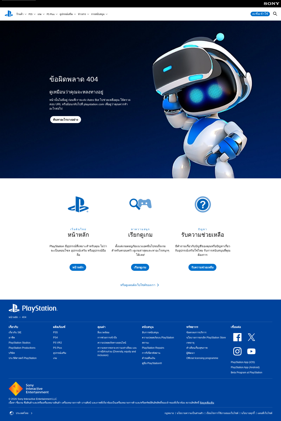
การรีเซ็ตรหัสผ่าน (151, 353)
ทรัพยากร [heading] (192, 327)
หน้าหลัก (13, 317)
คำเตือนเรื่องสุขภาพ (197, 347)
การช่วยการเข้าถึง (107, 337)
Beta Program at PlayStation (246, 372)
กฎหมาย (169, 413)
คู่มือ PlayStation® (152, 363)
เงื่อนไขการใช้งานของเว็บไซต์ (222, 413)
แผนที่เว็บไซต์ (265, 413)
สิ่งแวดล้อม (103, 332)
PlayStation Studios (19, 342)
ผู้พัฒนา (190, 353)
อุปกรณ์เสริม (66, 14)
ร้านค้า (19, 14)
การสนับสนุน (98, 14)
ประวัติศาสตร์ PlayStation (23, 358)
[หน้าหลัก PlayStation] (9, 14)
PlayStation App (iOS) (243, 362)
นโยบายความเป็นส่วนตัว (190, 413)
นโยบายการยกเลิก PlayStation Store (206, 337)
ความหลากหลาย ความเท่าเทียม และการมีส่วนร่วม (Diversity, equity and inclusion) (117, 351)
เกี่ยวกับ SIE (15, 332)
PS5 (31, 14)
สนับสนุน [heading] (148, 327)
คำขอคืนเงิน (148, 358)
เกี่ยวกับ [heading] (13, 327)
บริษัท (12, 353)
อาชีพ (12, 337)
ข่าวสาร (82, 14)
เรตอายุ (190, 342)
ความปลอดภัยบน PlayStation (158, 337)
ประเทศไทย (22, 413)
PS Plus (51, 14)
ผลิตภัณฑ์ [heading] (59, 327)
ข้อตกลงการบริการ (196, 332)
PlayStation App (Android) (245, 367)
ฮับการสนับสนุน (150, 332)
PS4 (55, 337)
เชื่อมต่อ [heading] (236, 327)
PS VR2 (57, 342)
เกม (40, 14)
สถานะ (145, 342)
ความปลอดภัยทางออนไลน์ (112, 342)
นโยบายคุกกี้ (248, 413)
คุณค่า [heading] (102, 327)
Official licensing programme (202, 358)
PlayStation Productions (22, 347)
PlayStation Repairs (153, 347)
